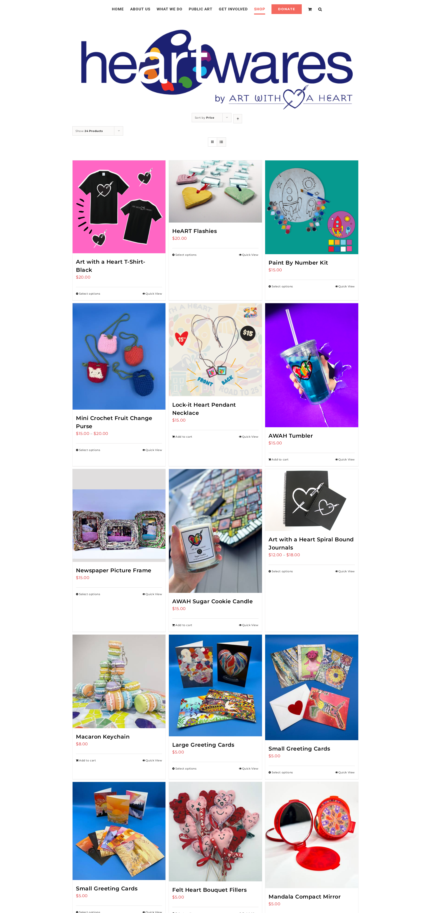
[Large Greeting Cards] (215, 686)
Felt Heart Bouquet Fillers (209, 890)
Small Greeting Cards (299, 748)
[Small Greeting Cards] (311, 687)
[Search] (315, 9)
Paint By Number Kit (298, 262)
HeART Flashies (194, 231)
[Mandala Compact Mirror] (311, 835)
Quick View (154, 293)
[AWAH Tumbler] (311, 365)
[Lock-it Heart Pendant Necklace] (215, 349)
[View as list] (221, 142)
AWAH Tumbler (291, 435)
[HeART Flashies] (215, 191)
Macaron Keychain (103, 736)
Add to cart (183, 436)
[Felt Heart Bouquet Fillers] (215, 831)
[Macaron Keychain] (119, 681)
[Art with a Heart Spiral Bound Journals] (311, 500)
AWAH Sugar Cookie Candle (212, 601)
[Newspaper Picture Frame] (119, 515)
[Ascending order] (237, 118)
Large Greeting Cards (203, 745)
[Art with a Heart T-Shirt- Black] (119, 206)
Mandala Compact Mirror (305, 896)
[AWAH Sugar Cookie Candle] (215, 531)
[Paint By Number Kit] (311, 207)
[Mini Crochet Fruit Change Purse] (119, 356)
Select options (89, 293)
